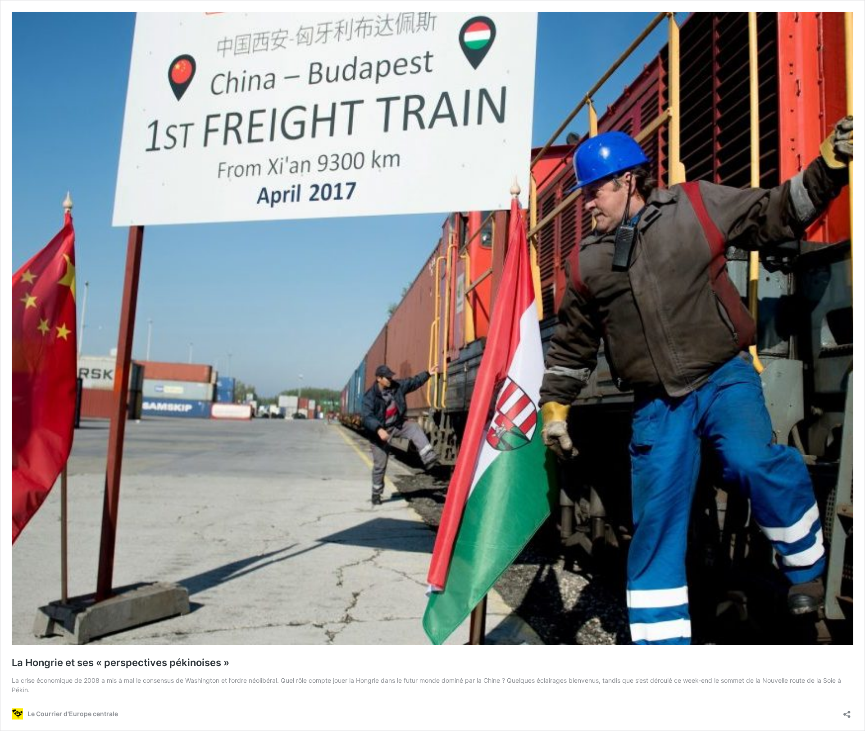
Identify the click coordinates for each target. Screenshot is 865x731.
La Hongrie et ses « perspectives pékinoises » (120, 662)
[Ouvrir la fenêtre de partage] (847, 711)
